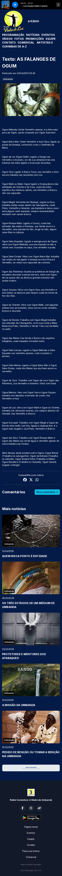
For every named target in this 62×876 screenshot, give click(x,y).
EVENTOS (48, 34)
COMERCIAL (26, 42)
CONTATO (9, 42)
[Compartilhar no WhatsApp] (37, 480)
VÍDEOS (7, 38)
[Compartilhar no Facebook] (25, 480)
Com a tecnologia (26, 870)
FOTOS (19, 38)
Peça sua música (30, 851)
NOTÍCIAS (33, 34)
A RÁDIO (33, 21)
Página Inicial (31, 827)
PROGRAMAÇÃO (13, 34)
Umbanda (8, 79)
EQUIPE (51, 38)
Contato (31, 845)
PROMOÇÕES (35, 38)
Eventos (31, 833)
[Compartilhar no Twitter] (31, 480)
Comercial (31, 857)
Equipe (30, 839)
